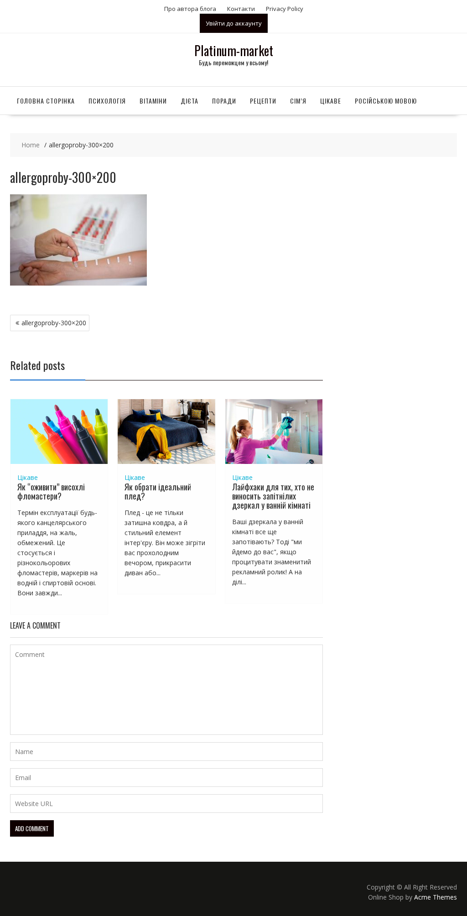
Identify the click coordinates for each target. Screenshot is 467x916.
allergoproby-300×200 (53, 322)
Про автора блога (190, 9)
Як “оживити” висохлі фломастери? (51, 491)
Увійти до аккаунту (234, 23)
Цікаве (330, 100)
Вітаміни (153, 100)
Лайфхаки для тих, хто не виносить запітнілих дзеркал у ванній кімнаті (273, 496)
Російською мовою (386, 100)
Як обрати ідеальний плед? (158, 491)
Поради (224, 100)
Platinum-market (233, 50)
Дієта (189, 100)
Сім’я (298, 100)
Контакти (241, 9)
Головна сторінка (46, 100)
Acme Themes (435, 897)
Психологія (107, 100)
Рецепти (263, 100)
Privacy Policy (284, 9)
